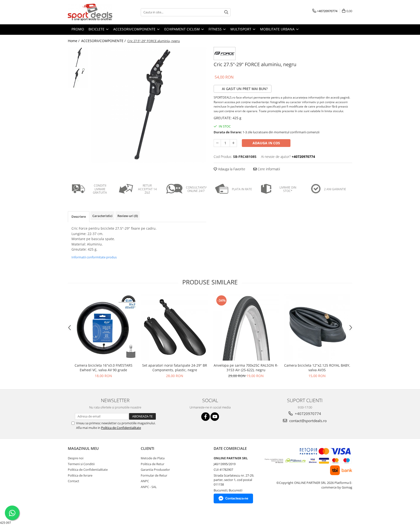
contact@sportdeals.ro (307, 420)
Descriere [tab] (78, 216)
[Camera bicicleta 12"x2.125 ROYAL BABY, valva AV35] (317, 327)
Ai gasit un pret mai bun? (244, 88)
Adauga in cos (266, 143)
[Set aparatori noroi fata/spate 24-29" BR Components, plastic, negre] (174, 327)
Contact (73, 481)
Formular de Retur (154, 475)
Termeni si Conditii (81, 464)
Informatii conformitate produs (94, 257)
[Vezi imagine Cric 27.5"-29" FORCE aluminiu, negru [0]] (78, 57)
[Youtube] (214, 416)
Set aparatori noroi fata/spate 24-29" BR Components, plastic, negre (174, 367)
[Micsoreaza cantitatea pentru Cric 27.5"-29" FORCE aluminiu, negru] (217, 143)
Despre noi (75, 458)
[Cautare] (226, 12)
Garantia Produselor (155, 469)
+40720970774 (307, 413)
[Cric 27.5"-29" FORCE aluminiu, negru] (148, 105)
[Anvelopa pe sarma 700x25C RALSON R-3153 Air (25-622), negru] (246, 327)
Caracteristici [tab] (102, 216)
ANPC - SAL (149, 487)
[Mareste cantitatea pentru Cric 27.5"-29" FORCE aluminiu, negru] (233, 143)
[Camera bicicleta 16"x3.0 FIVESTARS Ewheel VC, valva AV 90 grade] (103, 327)
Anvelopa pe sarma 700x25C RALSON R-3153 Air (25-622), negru (246, 367)
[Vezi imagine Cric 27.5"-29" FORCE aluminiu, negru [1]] (78, 78)
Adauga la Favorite (231, 169)
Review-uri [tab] (127, 216)
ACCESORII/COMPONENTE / (104, 40)
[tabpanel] (148, 105)
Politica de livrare (80, 475)
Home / (74, 40)
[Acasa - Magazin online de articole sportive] (92, 12)
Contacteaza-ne (236, 498)
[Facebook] (205, 416)
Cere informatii (268, 169)
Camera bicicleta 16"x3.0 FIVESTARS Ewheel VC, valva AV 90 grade (103, 367)
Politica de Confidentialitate (121, 427)
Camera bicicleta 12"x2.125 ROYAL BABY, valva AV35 (317, 367)
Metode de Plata (153, 458)
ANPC (145, 481)
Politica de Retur (152, 464)
